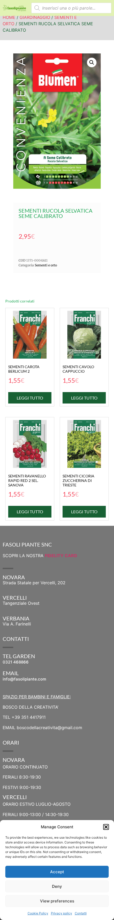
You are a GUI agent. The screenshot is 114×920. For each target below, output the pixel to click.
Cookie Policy (38, 913)
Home (9, 17)
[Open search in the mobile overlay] (71, 8)
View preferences (57, 901)
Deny (57, 886)
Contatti (81, 913)
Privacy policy (61, 913)
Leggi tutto (30, 397)
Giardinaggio (35, 17)
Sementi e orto (46, 265)
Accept (57, 871)
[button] (106, 827)
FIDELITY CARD (61, 555)
